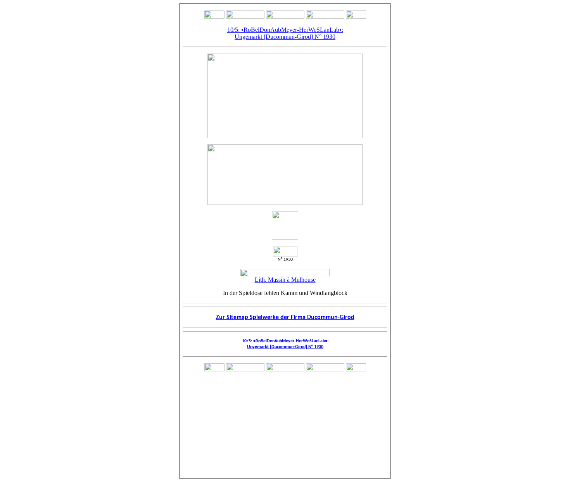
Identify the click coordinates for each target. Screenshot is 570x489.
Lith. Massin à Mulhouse (285, 279)
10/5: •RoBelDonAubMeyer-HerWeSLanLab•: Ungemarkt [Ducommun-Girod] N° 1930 (285, 33)
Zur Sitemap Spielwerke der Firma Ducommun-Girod (285, 317)
